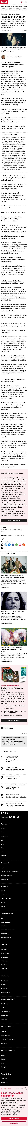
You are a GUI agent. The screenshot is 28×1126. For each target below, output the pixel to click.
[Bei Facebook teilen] (13, 544)
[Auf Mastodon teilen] (6, 544)
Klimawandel (4, 879)
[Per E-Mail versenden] (2, 544)
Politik (3, 828)
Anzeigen (3, 1067)
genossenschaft (5, 922)
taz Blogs (3, 1031)
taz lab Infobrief (5, 992)
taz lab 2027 (4, 1019)
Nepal (2, 867)
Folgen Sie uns (4, 817)
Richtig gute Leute (6, 875)
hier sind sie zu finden (9, 744)
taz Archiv (4, 1043)
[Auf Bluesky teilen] (9, 544)
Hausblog (4, 895)
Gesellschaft (4, 836)
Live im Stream (5, 1011)
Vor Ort (3, 1008)
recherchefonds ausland (8, 930)
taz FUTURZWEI (5, 1035)
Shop (2, 1063)
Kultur (2, 840)
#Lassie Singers (13, 529)
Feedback (4, 1078)
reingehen (4, 968)
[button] (26, 2)
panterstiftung (5, 933)
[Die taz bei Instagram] (18, 818)
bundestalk (4, 949)
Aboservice (4, 1082)
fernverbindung (5, 953)
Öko (2, 832)
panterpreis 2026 (6, 937)
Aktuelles (3, 891)
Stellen (3, 902)
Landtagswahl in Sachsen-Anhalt (10, 871)
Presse (3, 906)
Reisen (3, 1055)
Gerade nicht (19, 1089)
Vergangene (4, 1015)
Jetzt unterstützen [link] (14, 520)
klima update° (5, 957)
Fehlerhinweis (20, 535)
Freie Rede (4, 965)
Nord (2, 852)
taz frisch (3, 984)
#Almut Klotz (4, 529)
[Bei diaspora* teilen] (20, 544)
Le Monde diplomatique (8, 1039)
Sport (2, 844)
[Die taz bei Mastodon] (10, 818)
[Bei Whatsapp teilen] (16, 544)
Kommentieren (12, 535)
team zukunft (4, 980)
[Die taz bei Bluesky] (14, 818)
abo (2, 918)
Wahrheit (3, 855)
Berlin (2, 848)
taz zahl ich (4, 926)
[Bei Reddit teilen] (23, 544)
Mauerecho (4, 961)
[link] (3, 6)
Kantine (3, 1059)
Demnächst (4, 1004)
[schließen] (25, 1088)
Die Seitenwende (6, 898)
